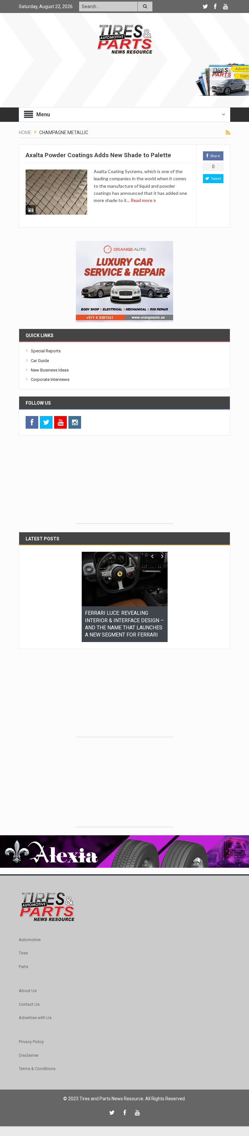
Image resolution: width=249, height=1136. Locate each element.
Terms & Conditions (37, 1061)
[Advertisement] (124, 483)
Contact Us (29, 996)
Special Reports (46, 350)
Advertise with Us (35, 1010)
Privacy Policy (31, 1034)
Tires (23, 945)
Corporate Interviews (50, 379)
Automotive (30, 932)
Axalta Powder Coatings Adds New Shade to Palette (98, 155)
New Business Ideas (50, 370)
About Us (28, 983)
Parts (23, 959)
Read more (142, 200)
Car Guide (40, 360)
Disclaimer (29, 1047)
